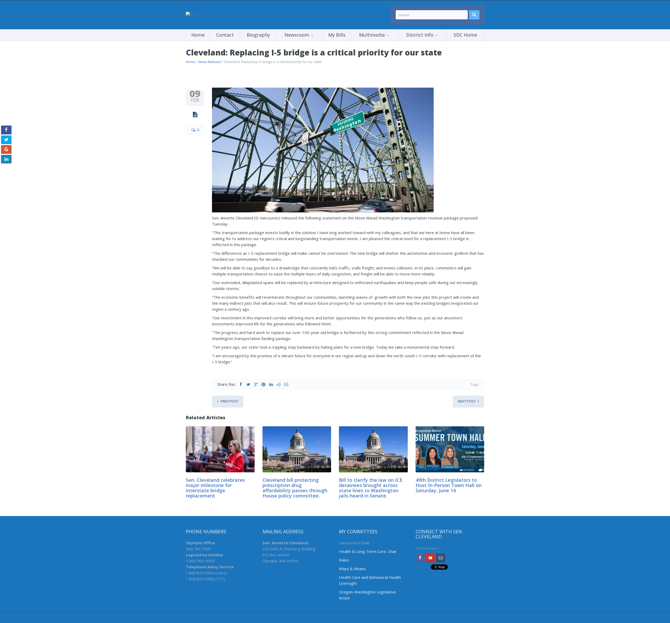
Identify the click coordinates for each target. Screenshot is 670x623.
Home (198, 35)
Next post (467, 401)
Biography (258, 35)
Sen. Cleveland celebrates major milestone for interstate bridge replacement (215, 488)
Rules (344, 560)
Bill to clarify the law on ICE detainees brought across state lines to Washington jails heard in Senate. (371, 488)
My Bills (336, 35)
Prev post (229, 401)
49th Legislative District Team (424, 40)
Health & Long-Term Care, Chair (368, 551)
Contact (225, 35)
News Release (209, 61)
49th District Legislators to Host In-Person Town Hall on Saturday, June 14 (449, 485)
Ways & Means (352, 568)
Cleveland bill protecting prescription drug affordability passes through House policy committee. (295, 488)
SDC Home (465, 35)
